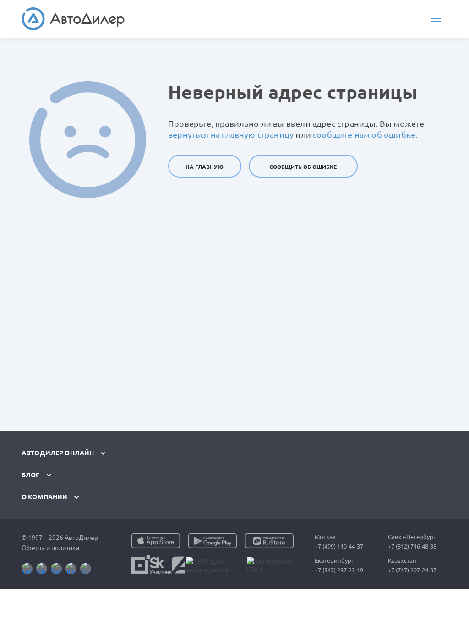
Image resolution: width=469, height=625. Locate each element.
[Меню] (436, 18)
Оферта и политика (50, 547)
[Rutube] (56, 568)
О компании (44, 497)
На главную (204, 167)
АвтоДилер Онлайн (58, 453)
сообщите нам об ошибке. (365, 134)
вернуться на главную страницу (231, 134)
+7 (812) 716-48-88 (412, 546)
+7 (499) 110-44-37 (339, 546)
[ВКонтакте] (41, 568)
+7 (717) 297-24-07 (412, 570)
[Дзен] (70, 568)
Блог (31, 475)
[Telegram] (27, 568)
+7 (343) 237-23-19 (339, 570)
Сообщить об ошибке (303, 167)
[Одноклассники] (85, 568)
